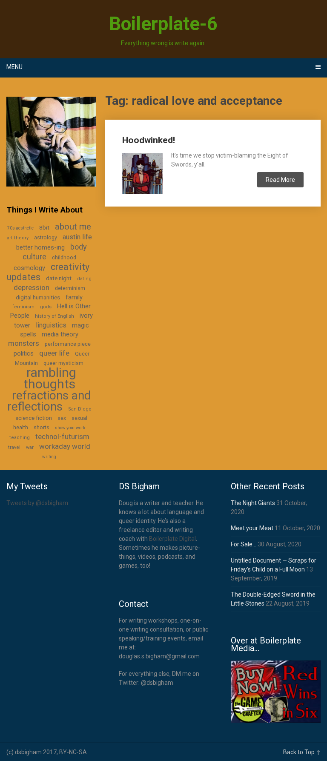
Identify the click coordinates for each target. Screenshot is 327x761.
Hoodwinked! (148, 140)
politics (24, 353)
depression (31, 287)
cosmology (29, 268)
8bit (44, 227)
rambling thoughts (50, 378)
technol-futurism (62, 436)
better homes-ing (40, 247)
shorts (41, 428)
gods (46, 307)
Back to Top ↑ (302, 752)
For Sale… (243, 544)
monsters (23, 343)
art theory (18, 238)
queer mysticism (63, 363)
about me (73, 226)
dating (84, 278)
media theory (60, 334)
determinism (70, 288)
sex (61, 418)
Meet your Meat (252, 528)
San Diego (80, 409)
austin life (77, 237)
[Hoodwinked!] (142, 172)
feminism (23, 307)
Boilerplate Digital (172, 538)
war (30, 447)
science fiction (33, 417)
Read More (280, 179)
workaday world (64, 446)
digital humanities (38, 297)
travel (14, 447)
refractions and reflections (49, 401)
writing (49, 456)
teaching (19, 437)
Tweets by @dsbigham (37, 503)
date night (59, 278)
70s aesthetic (20, 228)
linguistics (51, 325)
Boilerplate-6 (163, 24)
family (74, 297)
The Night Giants (253, 503)
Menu (14, 66)
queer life (54, 353)
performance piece (68, 344)
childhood (64, 258)
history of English (54, 316)
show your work (70, 427)
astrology (45, 238)
